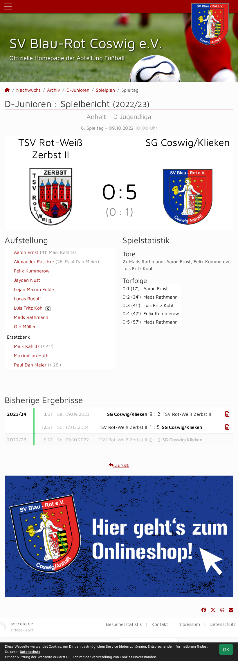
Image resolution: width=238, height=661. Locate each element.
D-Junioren (77, 90)
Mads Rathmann (31, 317)
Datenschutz (223, 624)
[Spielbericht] (227, 414)
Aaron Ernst (26, 252)
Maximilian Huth (31, 355)
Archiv (53, 90)
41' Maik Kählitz (58, 252)
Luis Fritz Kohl (31, 307)
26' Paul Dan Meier (77, 261)
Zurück (121, 465)
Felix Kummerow (32, 270)
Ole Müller (25, 326)
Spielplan (105, 90)
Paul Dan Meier (30, 364)
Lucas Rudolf (27, 298)
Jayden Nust (27, 280)
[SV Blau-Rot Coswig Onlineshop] (119, 536)
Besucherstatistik (124, 624)
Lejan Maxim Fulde (34, 289)
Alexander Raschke (34, 261)
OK (226, 649)
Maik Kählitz (26, 346)
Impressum (188, 624)
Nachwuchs (28, 90)
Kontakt (160, 624)
